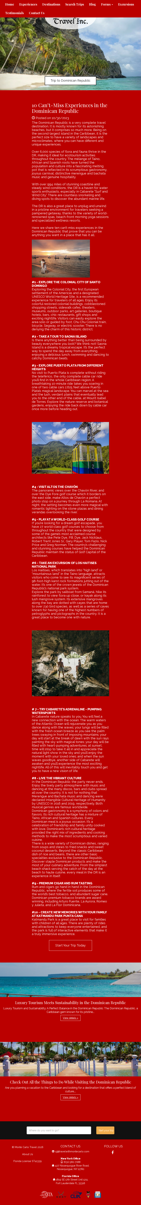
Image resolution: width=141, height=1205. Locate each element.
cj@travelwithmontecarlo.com (72, 1151)
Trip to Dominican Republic (70, 80)
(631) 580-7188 (72, 1161)
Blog (92, 4)
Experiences (28, 4)
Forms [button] (106, 4)
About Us (27, 1154)
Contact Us (36, 13)
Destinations (51, 4)
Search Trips (74, 4)
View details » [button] (70, 1018)
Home (9, 4)
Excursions (126, 4)
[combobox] (59, 1130)
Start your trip (106, 1130)
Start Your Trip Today (70, 945)
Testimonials (14, 13)
